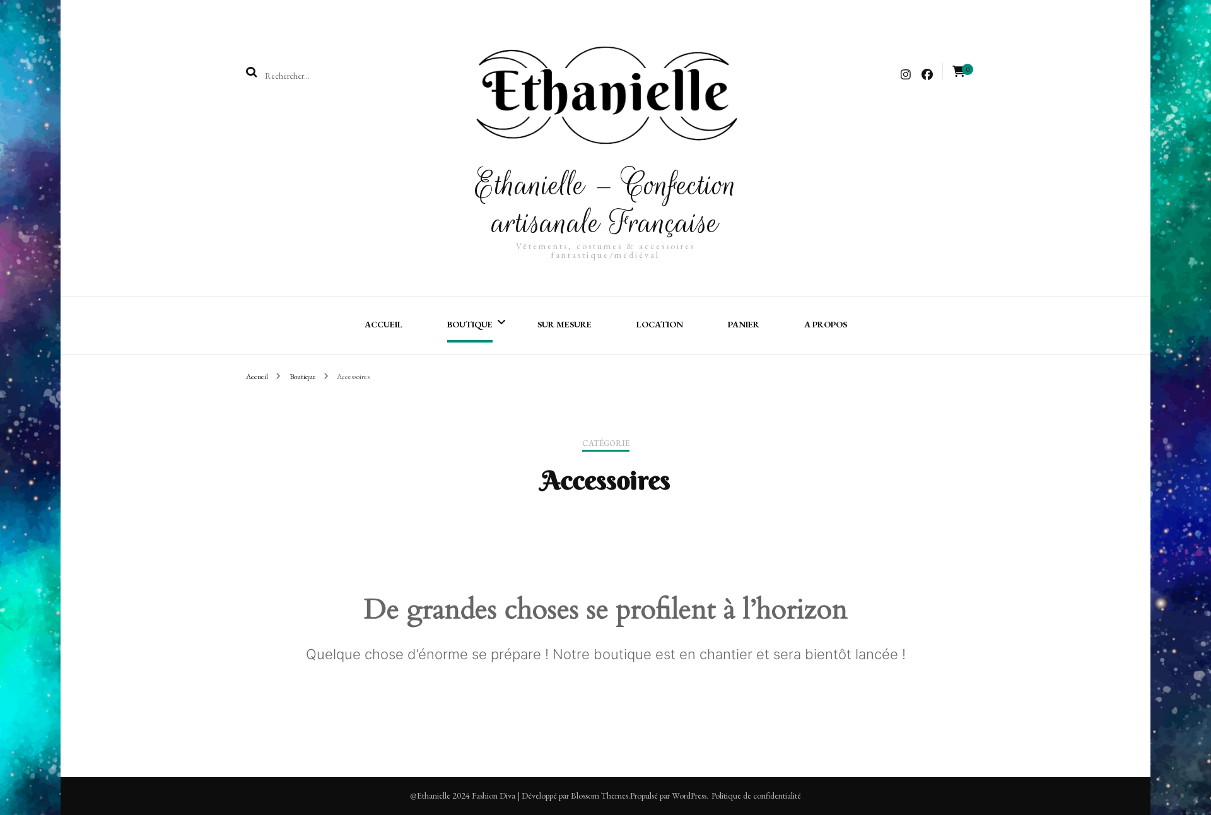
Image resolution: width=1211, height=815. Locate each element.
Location (659, 324)
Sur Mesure (564, 324)
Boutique (470, 324)
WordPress (689, 795)
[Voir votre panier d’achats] (958, 72)
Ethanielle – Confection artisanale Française (605, 204)
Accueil (383, 324)
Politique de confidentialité (756, 795)
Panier (743, 324)
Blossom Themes (599, 795)
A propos (825, 324)
